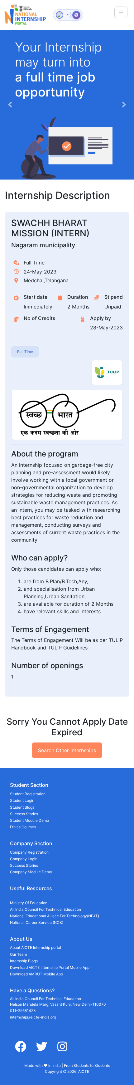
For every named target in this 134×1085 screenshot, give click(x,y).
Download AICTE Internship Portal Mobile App (49, 967)
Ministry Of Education (28, 902)
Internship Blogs (24, 961)
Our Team (18, 954)
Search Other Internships (67, 750)
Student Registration (27, 794)
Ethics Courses (23, 827)
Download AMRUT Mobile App (36, 974)
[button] (10, 105)
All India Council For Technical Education (45, 909)
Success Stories (24, 813)
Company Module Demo (31, 872)
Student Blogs (22, 807)
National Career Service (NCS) (36, 922)
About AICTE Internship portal (35, 947)
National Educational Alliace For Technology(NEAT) (54, 916)
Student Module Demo (29, 820)
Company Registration (29, 852)
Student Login (22, 800)
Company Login (23, 858)
